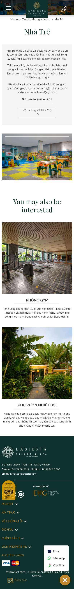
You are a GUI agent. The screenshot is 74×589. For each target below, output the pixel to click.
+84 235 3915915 (20, 469)
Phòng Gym (37, 300)
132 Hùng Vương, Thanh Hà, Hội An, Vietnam (26, 464)
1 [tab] (37, 173)
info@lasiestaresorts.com (23, 473)
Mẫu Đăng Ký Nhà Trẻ (37, 110)
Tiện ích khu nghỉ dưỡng (36, 19)
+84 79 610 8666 (50, 469)
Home (14, 19)
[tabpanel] (37, 157)
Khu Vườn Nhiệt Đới (37, 405)
